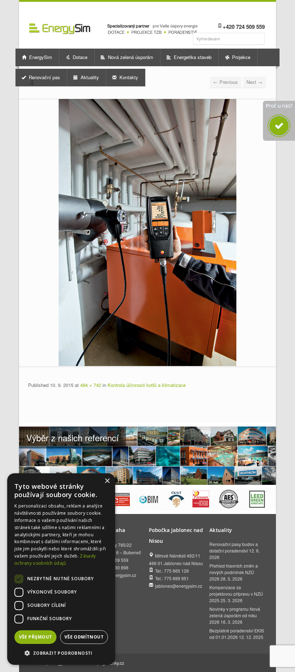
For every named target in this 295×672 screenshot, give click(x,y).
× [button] (107, 481)
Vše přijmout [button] (35, 637)
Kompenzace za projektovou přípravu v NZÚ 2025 (236, 593)
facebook (232, 13)
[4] (147, 232)
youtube (250, 13)
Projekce (240, 57)
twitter (260, 13)
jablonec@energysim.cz (178, 586)
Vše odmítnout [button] (84, 637)
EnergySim (40, 57)
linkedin (240, 13)
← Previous (225, 81)
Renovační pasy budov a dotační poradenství (233, 547)
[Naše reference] (147, 456)
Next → (254, 81)
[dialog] (61, 569)
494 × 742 (90, 385)
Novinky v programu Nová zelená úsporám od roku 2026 (234, 615)
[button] (61, 653)
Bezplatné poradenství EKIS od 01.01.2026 (236, 633)
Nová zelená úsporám (129, 57)
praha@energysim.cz (115, 575)
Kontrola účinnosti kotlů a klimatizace (147, 385)
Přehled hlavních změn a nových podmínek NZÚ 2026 (233, 572)
